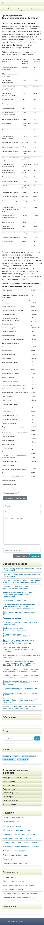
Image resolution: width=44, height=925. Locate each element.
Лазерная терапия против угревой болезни (20, 842)
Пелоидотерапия (10, 800)
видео (17, 756)
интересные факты (29, 756)
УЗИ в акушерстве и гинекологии (16, 830)
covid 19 (7, 756)
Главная (4, 8)
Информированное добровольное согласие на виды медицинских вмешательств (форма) (21, 676)
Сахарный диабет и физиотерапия (16, 863)
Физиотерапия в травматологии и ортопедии (21, 847)
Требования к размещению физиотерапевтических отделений (16, 629)
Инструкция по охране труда (14, 600)
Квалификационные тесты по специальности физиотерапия (21, 694)
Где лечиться (8, 859)
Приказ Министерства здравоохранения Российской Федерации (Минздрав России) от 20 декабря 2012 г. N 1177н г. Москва (21, 663)
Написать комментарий (15, 498)
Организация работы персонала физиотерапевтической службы (16, 587)
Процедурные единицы (12, 618)
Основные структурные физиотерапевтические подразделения (22, 569)
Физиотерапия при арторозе (14, 851)
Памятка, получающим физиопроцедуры (19, 834)
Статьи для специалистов (13, 881)
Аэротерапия (9, 789)
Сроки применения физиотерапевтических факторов (20, 613)
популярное (22, 759)
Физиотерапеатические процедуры (17, 838)
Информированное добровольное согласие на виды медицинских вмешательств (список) (21, 670)
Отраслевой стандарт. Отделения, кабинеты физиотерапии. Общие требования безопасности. (20, 683)
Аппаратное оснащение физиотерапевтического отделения (17, 635)
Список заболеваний (11, 822)
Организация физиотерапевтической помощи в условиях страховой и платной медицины (22, 581)
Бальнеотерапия (10, 793)
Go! (37, 738)
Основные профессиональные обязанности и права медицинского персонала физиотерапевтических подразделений (21, 606)
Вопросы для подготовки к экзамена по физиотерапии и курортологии (19, 707)
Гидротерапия (9, 796)
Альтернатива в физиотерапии (15, 855)
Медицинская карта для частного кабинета (20, 689)
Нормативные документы (13, 889)
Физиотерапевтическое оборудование (18, 885)
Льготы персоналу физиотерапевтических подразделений (20, 623)
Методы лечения (9, 877)
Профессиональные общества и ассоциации (20, 898)
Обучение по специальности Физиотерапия (20, 893)
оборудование (9, 759)
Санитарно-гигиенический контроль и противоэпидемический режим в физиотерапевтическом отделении (18, 641)
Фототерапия (9, 781)
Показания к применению (13, 818)
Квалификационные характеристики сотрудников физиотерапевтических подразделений (17, 594)
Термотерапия (9, 804)
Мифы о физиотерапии (12, 826)
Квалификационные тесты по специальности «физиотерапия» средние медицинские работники (21, 700)
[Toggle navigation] (39, 3)
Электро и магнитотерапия (15, 777)
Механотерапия (10, 785)
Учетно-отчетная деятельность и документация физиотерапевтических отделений (18, 649)
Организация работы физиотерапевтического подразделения (21, 575)
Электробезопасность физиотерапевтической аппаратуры (21, 656)
